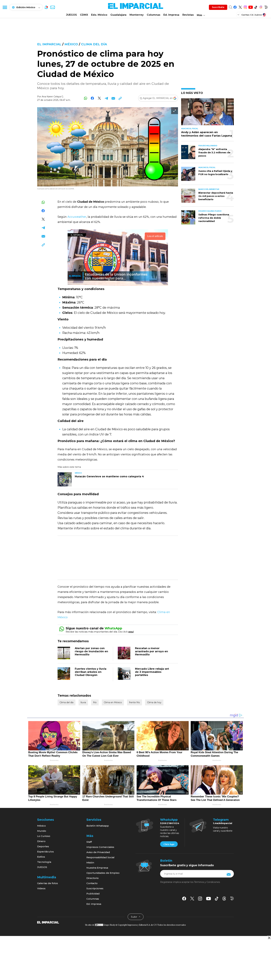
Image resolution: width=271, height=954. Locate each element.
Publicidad (93, 893)
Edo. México (99, 14)
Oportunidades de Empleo (103, 872)
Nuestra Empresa (97, 867)
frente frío (134, 702)
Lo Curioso (43, 836)
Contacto (92, 883)
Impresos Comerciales (100, 847)
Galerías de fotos (47, 883)
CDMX (84, 14)
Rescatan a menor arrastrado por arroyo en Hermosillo (151, 651)
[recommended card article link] (65, 479)
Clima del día (94, 44)
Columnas (153, 14)
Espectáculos (45, 851)
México (71, 44)
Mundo (41, 830)
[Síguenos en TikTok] (255, 6)
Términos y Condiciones (207, 882)
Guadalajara (118, 14)
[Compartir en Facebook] (92, 98)
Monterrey (137, 14)
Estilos (41, 856)
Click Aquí (169, 844)
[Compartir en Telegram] (106, 98)
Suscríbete (218, 7)
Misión (90, 862)
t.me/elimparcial (222, 823)
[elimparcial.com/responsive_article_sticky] (269, 938)
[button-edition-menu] (238, 14)
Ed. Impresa (171, 14)
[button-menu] (4, 7)
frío (95, 702)
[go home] (48, 922)
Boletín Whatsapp (97, 825)
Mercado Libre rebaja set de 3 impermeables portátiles (152, 672)
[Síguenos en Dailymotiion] (232, 898)
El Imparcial (49, 44)
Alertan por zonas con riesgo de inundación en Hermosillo (91, 651)
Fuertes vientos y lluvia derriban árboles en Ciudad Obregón (90, 672)
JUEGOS (71, 14)
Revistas (188, 14)
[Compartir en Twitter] (99, 98)
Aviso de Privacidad (98, 852)
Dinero (41, 841)
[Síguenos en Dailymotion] (266, 6)
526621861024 (169, 823)
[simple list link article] (207, 113)
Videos (41, 888)
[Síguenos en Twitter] (240, 6)
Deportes (43, 846)
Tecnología (44, 861)
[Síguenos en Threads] (260, 6)
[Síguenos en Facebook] (235, 6)
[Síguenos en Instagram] (245, 6)
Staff (89, 841)
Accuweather (76, 217)
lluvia (83, 702)
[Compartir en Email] (113, 98)
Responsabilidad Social (100, 857)
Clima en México (113, 702)
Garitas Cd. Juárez (251, 14)
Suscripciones (94, 888)
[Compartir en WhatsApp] (85, 98)
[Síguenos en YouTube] (250, 6)
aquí (131, 631)
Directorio (92, 878)
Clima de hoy (154, 702)
